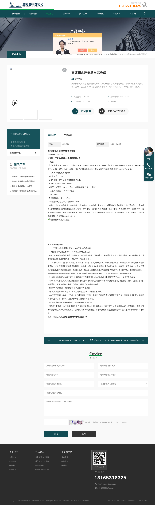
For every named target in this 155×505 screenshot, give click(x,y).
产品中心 (50, 14)
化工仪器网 (121, 500)
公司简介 (12, 457)
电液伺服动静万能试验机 (43, 469)
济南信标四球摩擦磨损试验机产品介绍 (25, 181)
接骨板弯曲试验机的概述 (22, 186)
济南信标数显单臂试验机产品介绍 (25, 191)
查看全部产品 (15, 153)
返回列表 (97, 340)
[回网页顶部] (149, 159)
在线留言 (116, 14)
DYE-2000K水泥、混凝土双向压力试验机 (75, 340)
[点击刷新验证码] (76, 422)
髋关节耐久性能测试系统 (43, 461)
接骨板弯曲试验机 (42, 457)
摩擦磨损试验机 (112, 54)
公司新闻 (12, 461)
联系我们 (133, 14)
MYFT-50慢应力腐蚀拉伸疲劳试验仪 (125, 340)
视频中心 (12, 465)
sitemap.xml (142, 500)
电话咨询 (148, 168)
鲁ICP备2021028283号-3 (80, 500)
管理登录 (132, 500)
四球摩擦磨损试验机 (94, 54)
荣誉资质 (100, 14)
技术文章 (83, 14)
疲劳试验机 (39, 465)
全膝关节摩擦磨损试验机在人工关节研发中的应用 (25, 176)
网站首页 (16, 14)
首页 (70, 54)
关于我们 (33, 14)
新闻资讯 (66, 14)
